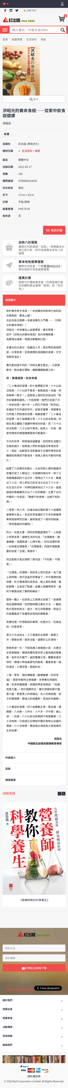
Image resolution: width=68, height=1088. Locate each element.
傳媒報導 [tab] (10, 780)
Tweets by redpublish (19, 989)
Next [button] (63, 793)
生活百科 (31, 39)
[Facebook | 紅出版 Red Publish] (5, 10)
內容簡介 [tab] (10, 300)
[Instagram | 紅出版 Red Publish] (11, 10)
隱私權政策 (33, 1076)
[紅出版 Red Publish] (19, 19)
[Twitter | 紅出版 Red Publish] (16, 10)
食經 (43, 39)
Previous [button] (59, 793)
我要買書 (17, 39)
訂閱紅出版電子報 (35, 968)
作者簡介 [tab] (10, 758)
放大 (35, 99)
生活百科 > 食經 (31, 151)
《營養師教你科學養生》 (34, 900)
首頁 (5, 39)
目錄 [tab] (7, 769)
